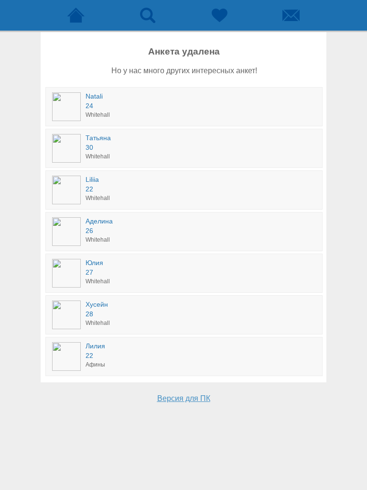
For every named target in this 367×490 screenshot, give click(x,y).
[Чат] (291, 15)
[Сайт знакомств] (76, 15)
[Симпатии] (219, 15)
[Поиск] (148, 15)
